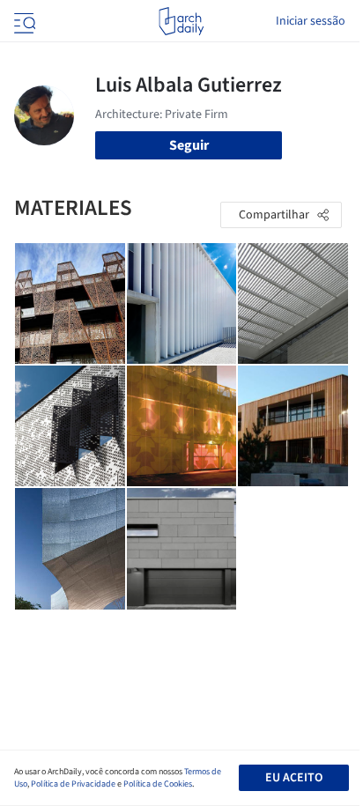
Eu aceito (293, 778)
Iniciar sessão (310, 21)
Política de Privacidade (73, 784)
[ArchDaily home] (181, 21)
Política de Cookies (157, 784)
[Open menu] (23, 21)
